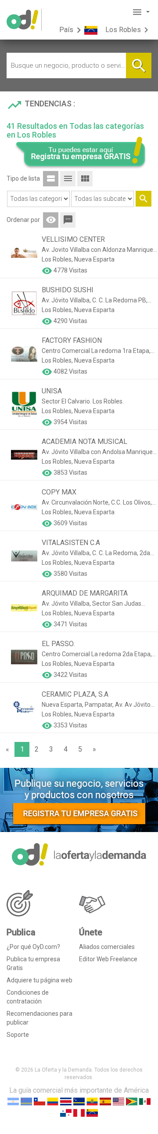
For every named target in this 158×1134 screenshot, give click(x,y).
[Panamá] (66, 1112)
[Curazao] (79, 1101)
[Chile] (39, 1101)
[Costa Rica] (66, 1101)
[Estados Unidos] (118, 1101)
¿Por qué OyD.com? (33, 946)
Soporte (18, 1034)
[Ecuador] (92, 1101)
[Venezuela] (92, 1112)
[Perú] (79, 1112)
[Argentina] (13, 1101)
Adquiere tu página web (39, 980)
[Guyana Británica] (131, 1101)
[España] (105, 1101)
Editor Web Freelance (108, 959)
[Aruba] (26, 1101)
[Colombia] (52, 1101)
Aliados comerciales (107, 946)
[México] (145, 1101)
